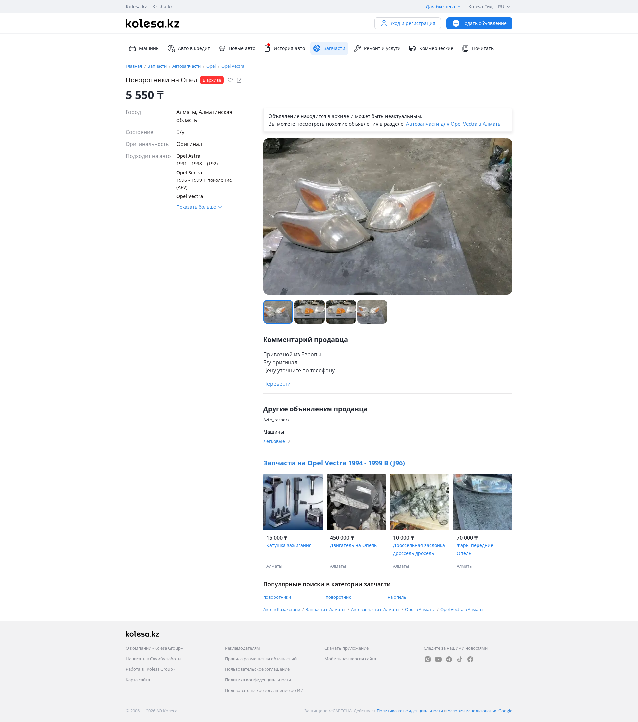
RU (501, 6)
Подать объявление (484, 23)
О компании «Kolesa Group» (154, 648)
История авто (289, 48)
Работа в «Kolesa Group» (150, 669)
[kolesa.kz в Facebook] (470, 659)
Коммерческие (436, 48)
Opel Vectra (232, 66)
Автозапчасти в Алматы (375, 609)
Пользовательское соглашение (257, 669)
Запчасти (158, 66)
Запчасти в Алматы (326, 609)
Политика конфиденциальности (258, 680)
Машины (149, 48)
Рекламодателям (242, 648)
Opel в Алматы (420, 609)
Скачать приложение (346, 648)
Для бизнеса (440, 6)
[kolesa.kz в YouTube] (438, 659)
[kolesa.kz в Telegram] (449, 659)
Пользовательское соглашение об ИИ (264, 690)
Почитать (483, 48)
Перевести (277, 383)
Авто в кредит (194, 48)
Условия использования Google (480, 711)
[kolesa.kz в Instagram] (428, 659)
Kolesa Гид (480, 6)
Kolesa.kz (136, 6)
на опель (397, 597)
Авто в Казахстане (282, 609)
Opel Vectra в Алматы (461, 609)
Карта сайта (138, 680)
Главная (134, 66)
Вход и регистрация (412, 23)
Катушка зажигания (289, 545)
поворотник (338, 597)
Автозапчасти (187, 66)
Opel (211, 66)
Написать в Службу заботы (153, 659)
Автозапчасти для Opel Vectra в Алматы (454, 123)
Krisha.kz (162, 6)
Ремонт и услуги (382, 48)
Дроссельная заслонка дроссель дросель (419, 549)
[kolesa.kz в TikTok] (460, 659)
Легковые (276, 441)
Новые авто (242, 48)
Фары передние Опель (475, 549)
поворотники (277, 597)
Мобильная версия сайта (350, 659)
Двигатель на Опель (353, 545)
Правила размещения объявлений (261, 659)
